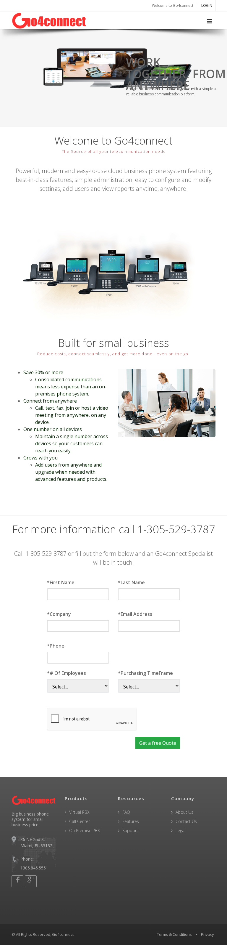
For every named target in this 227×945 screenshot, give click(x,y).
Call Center (79, 821)
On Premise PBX (84, 830)
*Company (59, 614)
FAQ (126, 812)
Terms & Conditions (174, 934)
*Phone (55, 646)
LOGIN (206, 5)
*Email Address (135, 614)
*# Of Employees (66, 673)
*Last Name (131, 582)
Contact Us (186, 821)
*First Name (60, 582)
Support (130, 830)
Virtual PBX (79, 812)
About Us (184, 812)
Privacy (207, 934)
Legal (180, 830)
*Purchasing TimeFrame (145, 673)
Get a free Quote (157, 743)
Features (130, 821)
